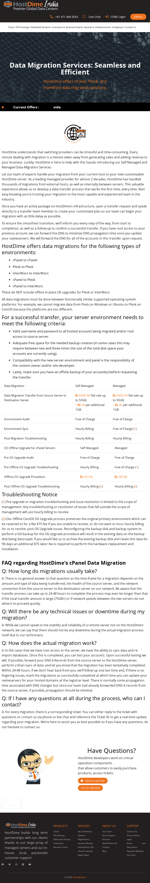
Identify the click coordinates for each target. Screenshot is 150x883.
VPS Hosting (21, 27)
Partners (106, 839)
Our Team (107, 831)
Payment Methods (135, 851)
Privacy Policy (133, 835)
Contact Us (130, 27)
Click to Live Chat (95, 780)
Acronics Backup (85, 843)
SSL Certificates (85, 831)
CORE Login (118, 17)
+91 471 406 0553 (66, 17)
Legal (129, 839)
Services (88, 27)
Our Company (108, 835)
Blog (104, 851)
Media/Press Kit (109, 843)
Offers (138, 17)
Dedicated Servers (40, 27)
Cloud (11, 27)
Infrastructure (102, 27)
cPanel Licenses (85, 851)
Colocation (57, 27)
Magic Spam (83, 855)
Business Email (73, 27)
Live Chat (95, 17)
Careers (106, 847)
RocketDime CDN (86, 847)
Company (117, 27)
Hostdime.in (79, 877)
